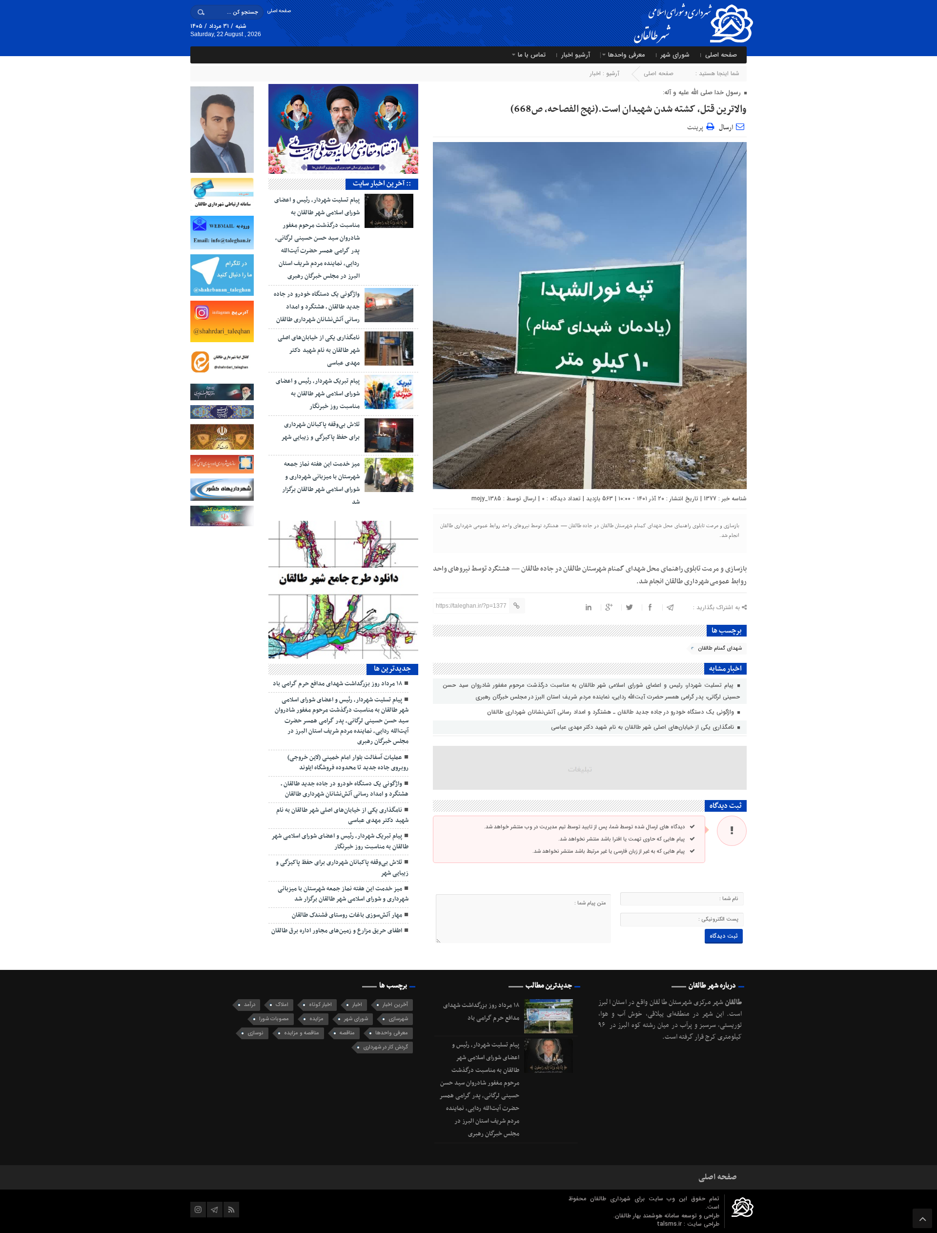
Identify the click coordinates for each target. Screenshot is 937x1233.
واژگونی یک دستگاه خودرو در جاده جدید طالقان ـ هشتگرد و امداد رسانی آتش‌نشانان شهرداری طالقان (611, 712)
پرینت (696, 126)
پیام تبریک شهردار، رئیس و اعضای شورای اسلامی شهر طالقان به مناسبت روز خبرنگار (318, 394)
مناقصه (347, 1033)
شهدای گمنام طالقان (720, 648)
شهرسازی (398, 1019)
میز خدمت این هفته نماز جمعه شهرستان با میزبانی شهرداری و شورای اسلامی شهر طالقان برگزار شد (343, 894)
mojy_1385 (486, 498)
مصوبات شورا (274, 1019)
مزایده (316, 1019)
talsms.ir (670, 1224)
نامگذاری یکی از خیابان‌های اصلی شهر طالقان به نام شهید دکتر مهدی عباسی (643, 727)
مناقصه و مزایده (301, 1033)
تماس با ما (532, 55)
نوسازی (255, 1033)
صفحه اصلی (279, 11)
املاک (282, 1005)
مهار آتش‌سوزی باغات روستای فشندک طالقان (347, 915)
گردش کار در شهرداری (385, 1047)
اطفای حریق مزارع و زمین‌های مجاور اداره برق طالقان (336, 930)
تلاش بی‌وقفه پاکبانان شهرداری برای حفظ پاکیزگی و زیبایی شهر (342, 867)
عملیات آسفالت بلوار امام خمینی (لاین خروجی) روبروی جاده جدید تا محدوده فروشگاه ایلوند (347, 762)
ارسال (726, 128)
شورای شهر (675, 55)
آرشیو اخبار (575, 55)
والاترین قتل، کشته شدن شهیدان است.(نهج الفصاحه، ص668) (628, 109)
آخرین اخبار (395, 1005)
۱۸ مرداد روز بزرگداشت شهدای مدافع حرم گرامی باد (337, 683)
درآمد (249, 1005)
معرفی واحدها (626, 55)
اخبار (595, 73)
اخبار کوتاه (320, 1005)
